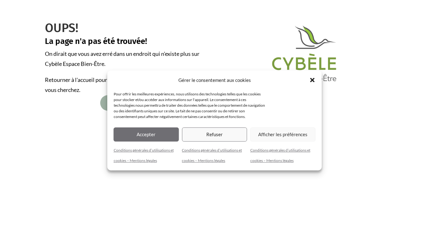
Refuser (214, 134)
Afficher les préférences (282, 134)
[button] (312, 80)
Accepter (146, 134)
